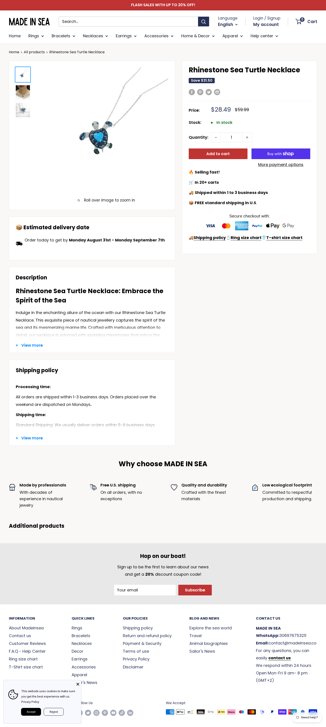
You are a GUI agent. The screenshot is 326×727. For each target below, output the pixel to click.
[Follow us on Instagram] (96, 712)
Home (15, 36)
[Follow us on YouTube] (113, 712)
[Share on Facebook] (192, 92)
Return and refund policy (147, 635)
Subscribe (195, 590)
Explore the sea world (210, 628)
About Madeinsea (26, 628)
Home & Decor (195, 36)
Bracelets (61, 36)
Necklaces (93, 36)
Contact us (20, 635)
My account (266, 25)
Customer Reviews (27, 643)
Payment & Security (142, 643)
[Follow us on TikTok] (122, 712)
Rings (33, 36)
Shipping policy (138, 628)
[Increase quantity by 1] (247, 137)
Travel (195, 635)
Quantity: (198, 137)
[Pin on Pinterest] (200, 92)
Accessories (156, 36)
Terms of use (136, 651)
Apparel (230, 36)
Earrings (124, 36)
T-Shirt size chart (26, 667)
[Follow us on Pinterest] (105, 712)
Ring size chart (23, 659)
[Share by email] (217, 92)
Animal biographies (208, 643)
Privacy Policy (136, 659)
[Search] (203, 21)
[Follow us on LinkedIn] (130, 712)
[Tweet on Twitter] (209, 92)
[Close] (78, 683)
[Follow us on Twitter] (88, 712)
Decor (77, 651)
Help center (262, 36)
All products (34, 52)
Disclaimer (133, 667)
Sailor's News (84, 682)
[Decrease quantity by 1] (215, 137)
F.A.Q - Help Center (27, 651)
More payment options (280, 164)
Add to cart (218, 153)
